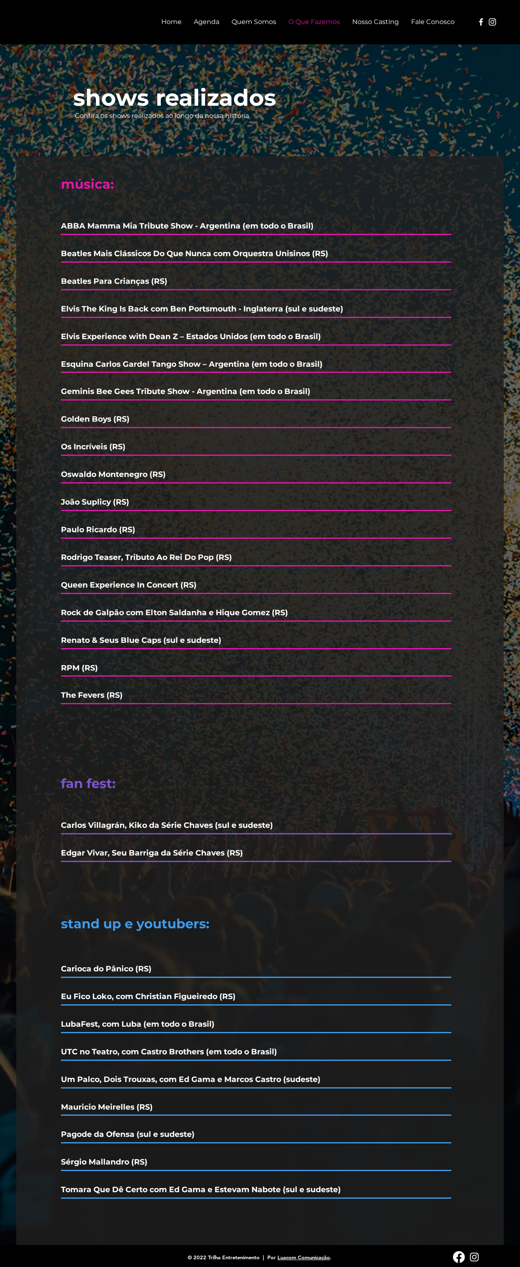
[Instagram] (492, 22)
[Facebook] (481, 22)
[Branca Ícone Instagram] (474, 1257)
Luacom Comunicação (303, 1257)
